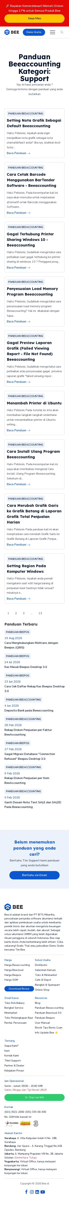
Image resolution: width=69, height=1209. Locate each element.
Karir (7, 1051)
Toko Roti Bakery (14, 1003)
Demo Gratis (33, 32)
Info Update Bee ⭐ (46, 1032)
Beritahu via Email (34, 875)
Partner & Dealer (14, 1065)
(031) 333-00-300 (35, 1112)
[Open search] (62, 32)
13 (40, 613)
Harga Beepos (12, 975)
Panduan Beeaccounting (49, 1008)
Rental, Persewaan (15, 1023)
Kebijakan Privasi (14, 1070)
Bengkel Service (13, 1008)
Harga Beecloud (13, 970)
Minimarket (10, 1013)
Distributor (41, 965)
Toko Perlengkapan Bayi (18, 1018)
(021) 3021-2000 (14, 1112)
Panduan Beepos (45, 1018)
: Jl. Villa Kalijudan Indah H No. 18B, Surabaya (30, 1140)
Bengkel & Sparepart (47, 985)
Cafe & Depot (43, 980)
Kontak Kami (11, 1055)
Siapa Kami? (11, 1046)
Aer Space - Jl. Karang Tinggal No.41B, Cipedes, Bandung (33, 1148)
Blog (37, 1003)
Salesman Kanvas (45, 970)
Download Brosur (19, 988)
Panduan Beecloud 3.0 (48, 1013)
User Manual (42, 1023)
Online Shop (42, 990)
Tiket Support (12, 1060)
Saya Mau (34, 18)
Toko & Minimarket (46, 975)
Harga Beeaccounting (17, 965)
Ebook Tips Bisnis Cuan (48, 1027)
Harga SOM (11, 980)
